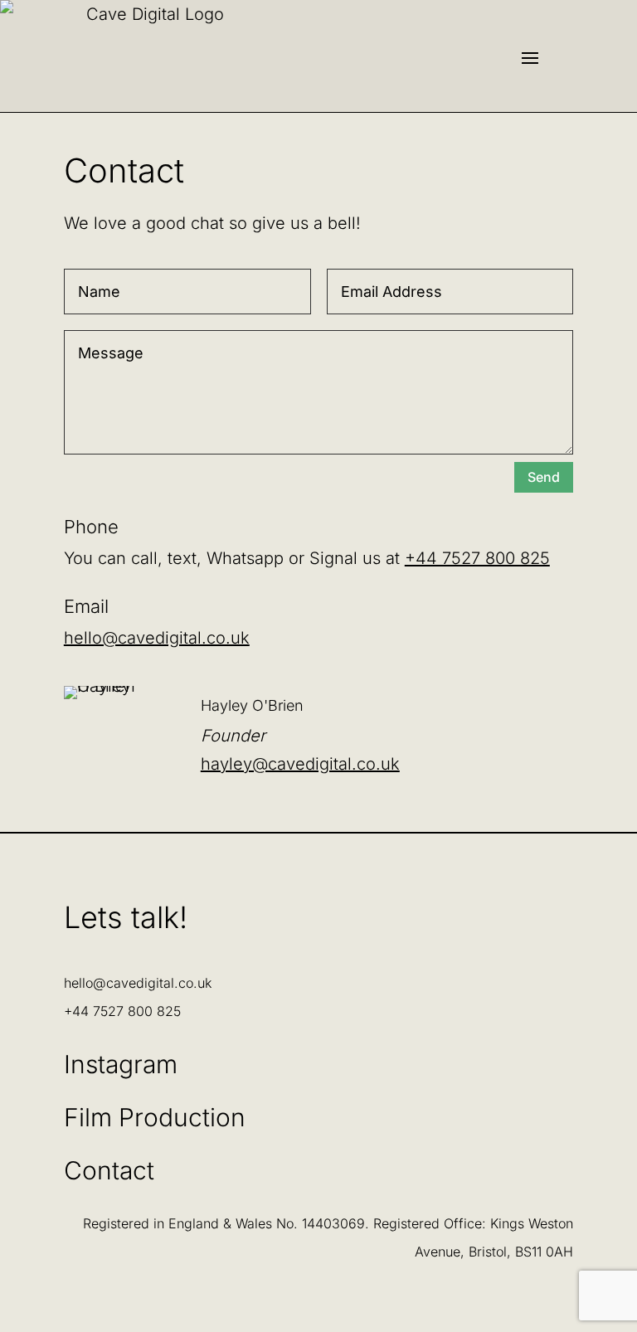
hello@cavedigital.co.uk (157, 638)
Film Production (155, 1117)
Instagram (120, 1064)
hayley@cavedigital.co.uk (300, 764)
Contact (109, 1170)
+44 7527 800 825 (477, 558)
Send (544, 477)
